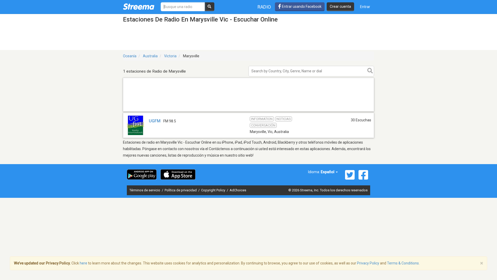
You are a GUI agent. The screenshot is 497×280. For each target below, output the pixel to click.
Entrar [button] (365, 7)
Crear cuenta (340, 6)
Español (328, 172)
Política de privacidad (181, 190)
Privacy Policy (368, 263)
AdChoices (238, 190)
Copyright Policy (213, 190)
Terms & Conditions (403, 263)
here (83, 263)
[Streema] (138, 6)
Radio (264, 7)
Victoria (170, 56)
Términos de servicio (145, 190)
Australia (150, 56)
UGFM (154, 120)
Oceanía (129, 56)
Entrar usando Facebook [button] (301, 6)
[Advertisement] (248, 111)
